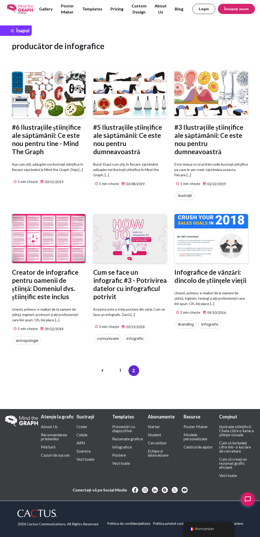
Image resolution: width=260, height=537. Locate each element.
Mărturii (48, 446)
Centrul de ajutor (198, 446)
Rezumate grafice (127, 438)
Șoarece (83, 450)
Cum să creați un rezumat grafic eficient (233, 463)
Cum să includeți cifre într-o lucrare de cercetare (235, 446)
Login (204, 9)
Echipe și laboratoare (158, 452)
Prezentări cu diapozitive (123, 428)
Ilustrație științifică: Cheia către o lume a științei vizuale (236, 430)
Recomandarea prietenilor (54, 436)
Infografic (135, 338)
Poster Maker (67, 8)
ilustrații (185, 195)
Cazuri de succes (55, 455)
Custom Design (139, 8)
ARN (80, 442)
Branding (186, 324)
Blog (179, 8)
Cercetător (157, 442)
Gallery (46, 8)
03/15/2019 (53, 182)
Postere (119, 455)
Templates (92, 8)
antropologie (27, 340)
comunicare (108, 338)
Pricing (116, 8)
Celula (81, 434)
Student (154, 434)
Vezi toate (85, 459)
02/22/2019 (216, 184)
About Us (161, 8)
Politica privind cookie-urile (174, 523)
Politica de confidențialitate (128, 523)
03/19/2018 (135, 327)
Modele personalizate (195, 436)
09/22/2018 (53, 329)
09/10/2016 (216, 312)
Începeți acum (236, 9)
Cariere (237, 523)
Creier (81, 426)
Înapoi (22, 30)
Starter (154, 426)
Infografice (122, 446)
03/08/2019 (135, 184)
